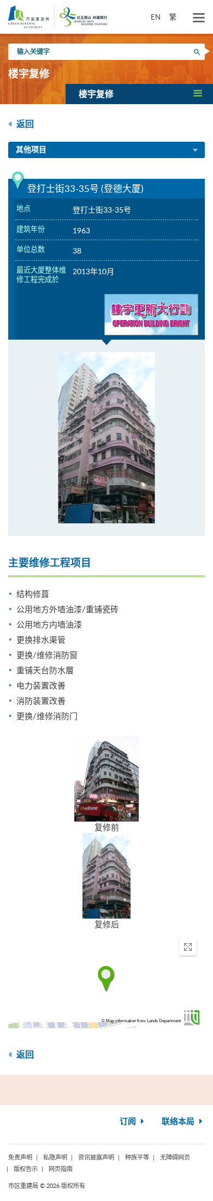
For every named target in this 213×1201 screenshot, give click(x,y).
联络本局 (179, 1122)
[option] (106, 438)
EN (156, 17)
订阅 (129, 1122)
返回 (24, 124)
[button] (139, 94)
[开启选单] (199, 18)
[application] (106, 979)
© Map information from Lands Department (141, 1020)
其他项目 (31, 150)
